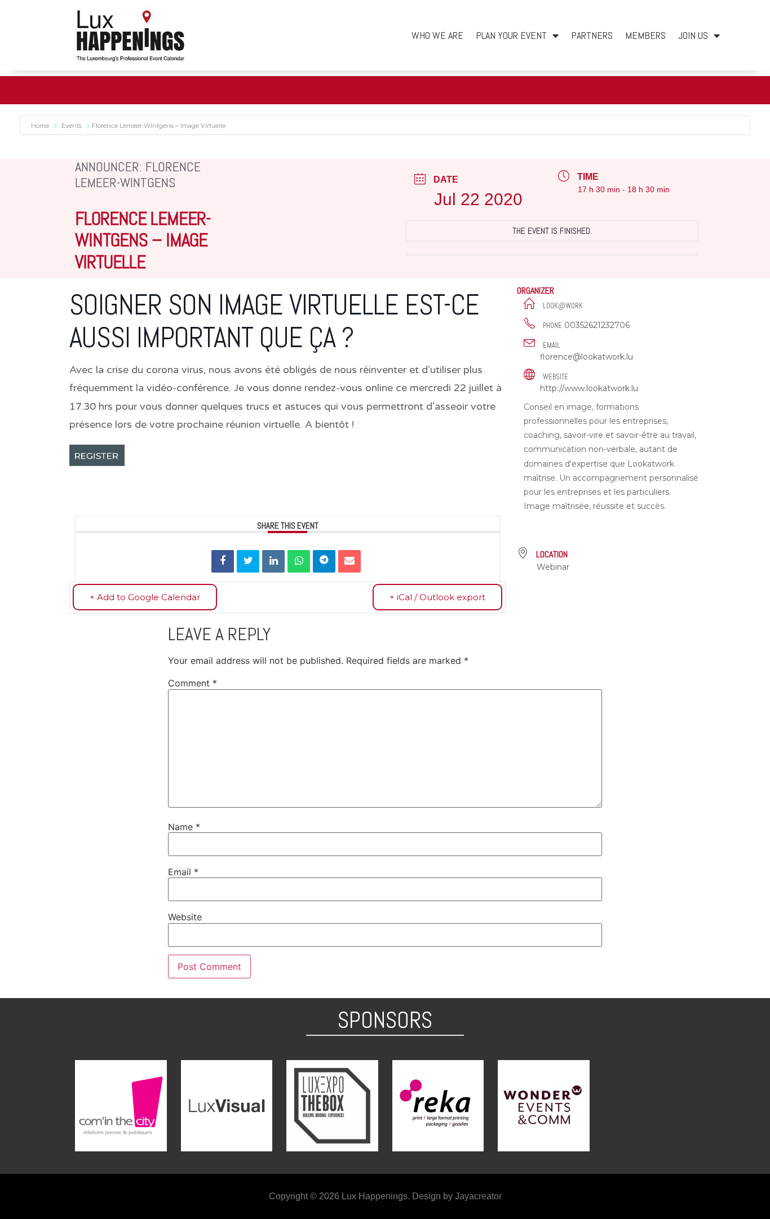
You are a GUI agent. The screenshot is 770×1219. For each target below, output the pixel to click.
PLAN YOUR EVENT (511, 35)
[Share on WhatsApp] (298, 561)
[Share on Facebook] (222, 561)
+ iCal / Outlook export (437, 597)
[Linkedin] (273, 561)
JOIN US (693, 35)
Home (41, 126)
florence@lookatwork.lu (586, 357)
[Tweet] (248, 561)
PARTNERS (592, 35)
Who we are (437, 35)
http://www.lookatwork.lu (589, 388)
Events (71, 126)
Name (184, 826)
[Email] (349, 561)
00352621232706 (597, 325)
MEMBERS (645, 35)
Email (183, 871)
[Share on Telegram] (324, 561)
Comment (192, 683)
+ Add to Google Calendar (145, 597)
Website (185, 916)
